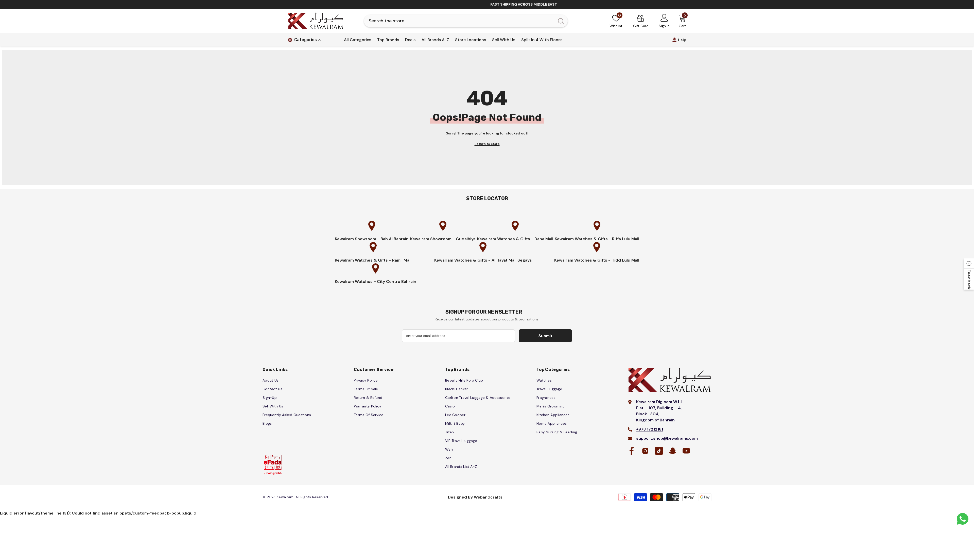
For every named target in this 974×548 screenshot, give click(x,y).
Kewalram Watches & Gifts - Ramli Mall (373, 260)
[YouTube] (686, 451)
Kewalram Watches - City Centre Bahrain (375, 281)
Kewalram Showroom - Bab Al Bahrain (372, 239)
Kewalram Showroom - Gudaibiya (443, 239)
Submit (545, 335)
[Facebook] (631, 451)
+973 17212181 (649, 429)
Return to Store (487, 144)
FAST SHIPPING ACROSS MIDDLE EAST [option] (489, 4)
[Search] (466, 21)
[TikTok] (659, 451)
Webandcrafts (488, 497)
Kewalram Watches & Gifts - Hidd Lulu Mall (596, 260)
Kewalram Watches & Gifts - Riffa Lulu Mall (597, 239)
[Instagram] (645, 451)
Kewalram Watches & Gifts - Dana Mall (515, 239)
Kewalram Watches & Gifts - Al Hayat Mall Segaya (483, 260)
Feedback (969, 279)
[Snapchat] (672, 451)
